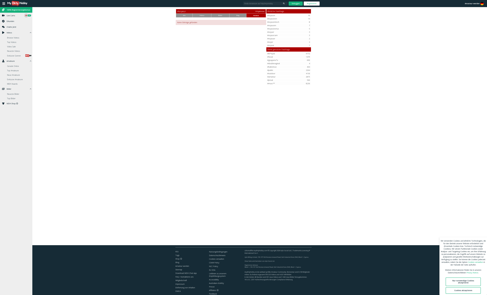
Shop (177, 259)
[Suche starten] (284, 3)
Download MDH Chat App (186, 273)
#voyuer (270, 32)
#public (270, 70)
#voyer (270, 42)
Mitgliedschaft (181, 280)
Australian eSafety (216, 283)
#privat (270, 80)
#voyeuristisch (273, 22)
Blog (177, 262)
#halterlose (272, 67)
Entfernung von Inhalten (185, 287)
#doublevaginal (273, 63)
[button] (482, 3)
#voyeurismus (273, 29)
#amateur (271, 77)
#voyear (270, 45)
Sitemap (178, 269)
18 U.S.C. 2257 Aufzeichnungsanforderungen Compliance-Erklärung (269, 280)
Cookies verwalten (216, 259)
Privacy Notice (472, 272)
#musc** (271, 83)
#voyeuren (271, 25)
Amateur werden (472, 3)
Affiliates (212, 290)
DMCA (178, 291)
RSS (177, 251)
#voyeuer (271, 38)
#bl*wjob (271, 53)
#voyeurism (272, 18)
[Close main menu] (4, 4)
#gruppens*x (272, 60)
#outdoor (271, 73)
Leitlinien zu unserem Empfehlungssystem (217, 274)
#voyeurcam (272, 35)
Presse (212, 286)
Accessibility (214, 279)
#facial (270, 57)
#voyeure (271, 15)
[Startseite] (17, 4)
